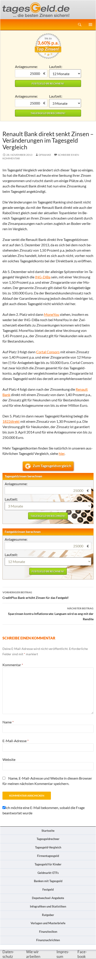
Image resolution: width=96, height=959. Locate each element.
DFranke (45, 154)
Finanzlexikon (48, 931)
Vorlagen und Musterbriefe (48, 923)
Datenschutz (8, 954)
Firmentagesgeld (48, 856)
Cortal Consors (48, 352)
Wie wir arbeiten (33, 954)
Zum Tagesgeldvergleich (52, 466)
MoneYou (51, 314)
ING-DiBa (42, 277)
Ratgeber (48, 915)
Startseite (48, 830)
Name (8, 722)
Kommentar (12, 665)
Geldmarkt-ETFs (48, 873)
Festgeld (48, 889)
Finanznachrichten (48, 940)
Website (8, 759)
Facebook (82, 954)
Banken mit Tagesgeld (48, 881)
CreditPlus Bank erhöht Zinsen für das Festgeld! (35, 595)
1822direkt (11, 421)
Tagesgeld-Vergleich (48, 847)
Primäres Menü (90, 24)
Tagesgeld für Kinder (48, 864)
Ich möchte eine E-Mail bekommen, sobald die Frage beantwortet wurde (43, 810)
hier (62, 453)
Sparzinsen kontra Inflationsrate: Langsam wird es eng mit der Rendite (51, 614)
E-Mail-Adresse (15, 741)
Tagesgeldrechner (48, 839)
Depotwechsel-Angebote (48, 898)
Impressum (62, 954)
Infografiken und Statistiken (48, 906)
